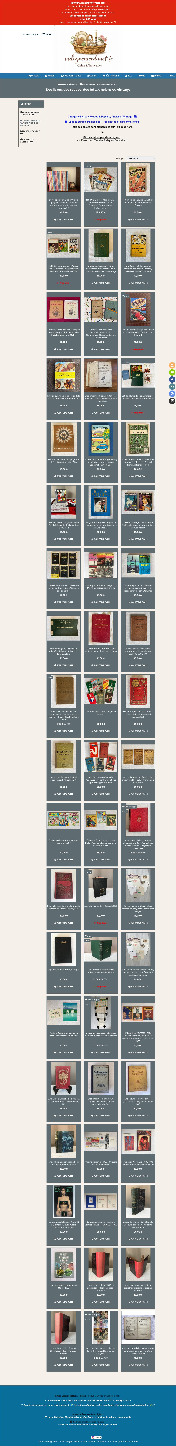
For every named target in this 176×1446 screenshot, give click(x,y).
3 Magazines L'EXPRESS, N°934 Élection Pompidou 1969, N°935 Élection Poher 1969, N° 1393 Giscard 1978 (138, 1037)
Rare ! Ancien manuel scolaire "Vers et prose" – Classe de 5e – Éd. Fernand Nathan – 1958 (138, 462)
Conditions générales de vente (73, 1441)
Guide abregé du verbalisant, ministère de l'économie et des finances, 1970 (63, 651)
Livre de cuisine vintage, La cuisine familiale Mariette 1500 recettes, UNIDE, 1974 (63, 525)
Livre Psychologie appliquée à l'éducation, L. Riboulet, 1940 (63, 778)
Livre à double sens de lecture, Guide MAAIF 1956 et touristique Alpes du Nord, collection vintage (100, 269)
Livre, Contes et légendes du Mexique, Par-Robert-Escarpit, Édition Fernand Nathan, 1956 (138, 269)
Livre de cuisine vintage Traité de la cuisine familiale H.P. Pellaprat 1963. (63, 397)
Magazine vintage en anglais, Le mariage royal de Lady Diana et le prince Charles (101, 525)
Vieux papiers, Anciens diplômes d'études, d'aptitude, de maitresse (101, 1034)
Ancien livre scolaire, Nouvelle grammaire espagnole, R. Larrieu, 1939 (138, 1102)
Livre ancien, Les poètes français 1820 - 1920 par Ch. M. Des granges (101, 650)
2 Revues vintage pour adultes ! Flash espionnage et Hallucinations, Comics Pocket (138, 525)
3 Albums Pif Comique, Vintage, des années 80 (63, 841)
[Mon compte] (172, 365)
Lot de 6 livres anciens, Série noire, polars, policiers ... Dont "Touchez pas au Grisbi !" (63, 588)
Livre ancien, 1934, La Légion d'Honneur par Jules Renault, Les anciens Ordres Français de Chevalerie (138, 844)
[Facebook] (172, 379)
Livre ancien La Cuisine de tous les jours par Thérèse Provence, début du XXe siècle (101, 399)
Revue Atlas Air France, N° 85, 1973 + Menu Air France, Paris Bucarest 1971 (137, 1163)
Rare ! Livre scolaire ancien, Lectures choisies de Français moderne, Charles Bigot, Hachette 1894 (63, 715)
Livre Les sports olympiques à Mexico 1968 (63, 1286)
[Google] (172, 393)
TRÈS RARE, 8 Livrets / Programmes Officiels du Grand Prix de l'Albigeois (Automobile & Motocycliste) (101, 204)
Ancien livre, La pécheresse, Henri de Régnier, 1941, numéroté (64, 1163)
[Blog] (172, 401)
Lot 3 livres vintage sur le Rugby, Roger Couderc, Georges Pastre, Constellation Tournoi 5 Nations (64, 269)
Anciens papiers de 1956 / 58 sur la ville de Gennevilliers (101, 1163)
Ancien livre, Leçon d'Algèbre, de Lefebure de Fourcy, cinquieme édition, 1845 (138, 1225)
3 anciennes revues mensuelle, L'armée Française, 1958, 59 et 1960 (101, 1223)
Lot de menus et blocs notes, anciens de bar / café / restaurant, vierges (138, 909)
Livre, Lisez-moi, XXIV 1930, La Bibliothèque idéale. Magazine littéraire (101, 1288)
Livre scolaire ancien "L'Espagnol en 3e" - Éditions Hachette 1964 (64, 460)
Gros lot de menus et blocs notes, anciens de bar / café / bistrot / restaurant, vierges (138, 972)
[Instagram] (172, 386)
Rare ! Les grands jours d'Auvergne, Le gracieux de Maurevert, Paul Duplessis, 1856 (138, 1351)
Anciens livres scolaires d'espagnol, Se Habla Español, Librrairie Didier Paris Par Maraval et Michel (63, 332)
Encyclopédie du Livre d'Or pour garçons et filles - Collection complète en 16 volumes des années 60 (63, 204)
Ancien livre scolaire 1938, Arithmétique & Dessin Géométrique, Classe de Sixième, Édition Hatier (101, 333)
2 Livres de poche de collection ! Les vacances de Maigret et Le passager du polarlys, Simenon (138, 588)
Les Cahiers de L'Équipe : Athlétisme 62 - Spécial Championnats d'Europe (138, 203)
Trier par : (121, 158)
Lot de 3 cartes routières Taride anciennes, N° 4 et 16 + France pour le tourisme (138, 780)
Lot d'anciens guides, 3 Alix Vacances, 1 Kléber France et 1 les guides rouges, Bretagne (101, 780)
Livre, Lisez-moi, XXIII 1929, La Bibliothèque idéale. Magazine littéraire (138, 1288)
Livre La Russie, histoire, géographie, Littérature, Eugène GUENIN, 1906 (63, 907)
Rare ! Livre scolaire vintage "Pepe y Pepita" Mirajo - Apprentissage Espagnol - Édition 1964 (101, 462)
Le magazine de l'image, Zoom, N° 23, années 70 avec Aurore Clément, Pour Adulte (64, 1225)
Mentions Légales (47, 1441)
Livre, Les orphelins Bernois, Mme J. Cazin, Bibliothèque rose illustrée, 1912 (64, 1102)
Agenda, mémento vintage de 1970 (100, 906)
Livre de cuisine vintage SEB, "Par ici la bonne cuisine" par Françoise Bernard (138, 332)
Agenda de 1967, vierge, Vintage (64, 969)
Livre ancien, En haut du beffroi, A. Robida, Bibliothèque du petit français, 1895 (138, 714)
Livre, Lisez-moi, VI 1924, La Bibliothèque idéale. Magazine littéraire (64, 1351)
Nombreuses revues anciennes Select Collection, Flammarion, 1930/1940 (100, 1351)
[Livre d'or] (172, 372)
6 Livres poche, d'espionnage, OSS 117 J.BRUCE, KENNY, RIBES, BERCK (101, 586)
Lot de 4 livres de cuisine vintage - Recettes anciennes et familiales (138, 397)
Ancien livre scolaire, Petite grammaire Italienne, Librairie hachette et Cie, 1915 (138, 651)
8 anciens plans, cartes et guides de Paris (100, 713)
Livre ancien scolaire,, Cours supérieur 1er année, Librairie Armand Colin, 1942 (101, 1102)
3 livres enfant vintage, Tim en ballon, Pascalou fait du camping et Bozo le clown (100, 843)
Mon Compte (97, 1441)
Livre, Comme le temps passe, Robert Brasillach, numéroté (101, 971)
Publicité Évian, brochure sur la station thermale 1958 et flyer (64, 1034)
